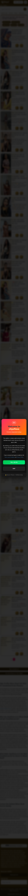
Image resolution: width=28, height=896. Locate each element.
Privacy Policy (20, 457)
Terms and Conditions (10, 457)
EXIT (14, 468)
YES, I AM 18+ (14, 462)
